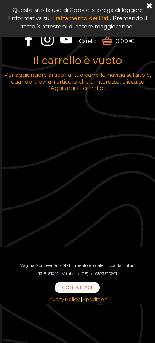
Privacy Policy (63, 299)
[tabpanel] (77, 269)
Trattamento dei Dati (81, 18)
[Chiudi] (149, 6)
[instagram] (47, 39)
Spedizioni (95, 299)
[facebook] (28, 39)
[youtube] (66, 39)
